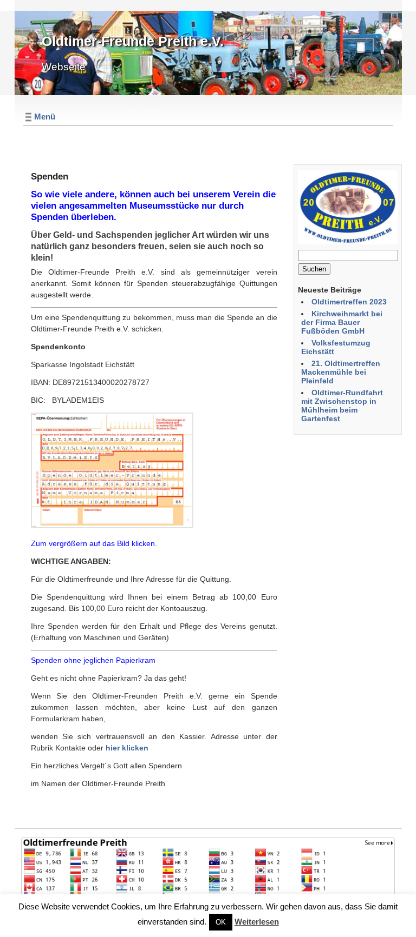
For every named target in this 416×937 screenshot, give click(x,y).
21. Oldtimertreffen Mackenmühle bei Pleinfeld (340, 372)
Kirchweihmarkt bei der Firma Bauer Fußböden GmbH (341, 322)
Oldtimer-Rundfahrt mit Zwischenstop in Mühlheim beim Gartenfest (342, 405)
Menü (44, 116)
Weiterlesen (257, 921)
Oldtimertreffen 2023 (349, 301)
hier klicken (127, 747)
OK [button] (221, 922)
